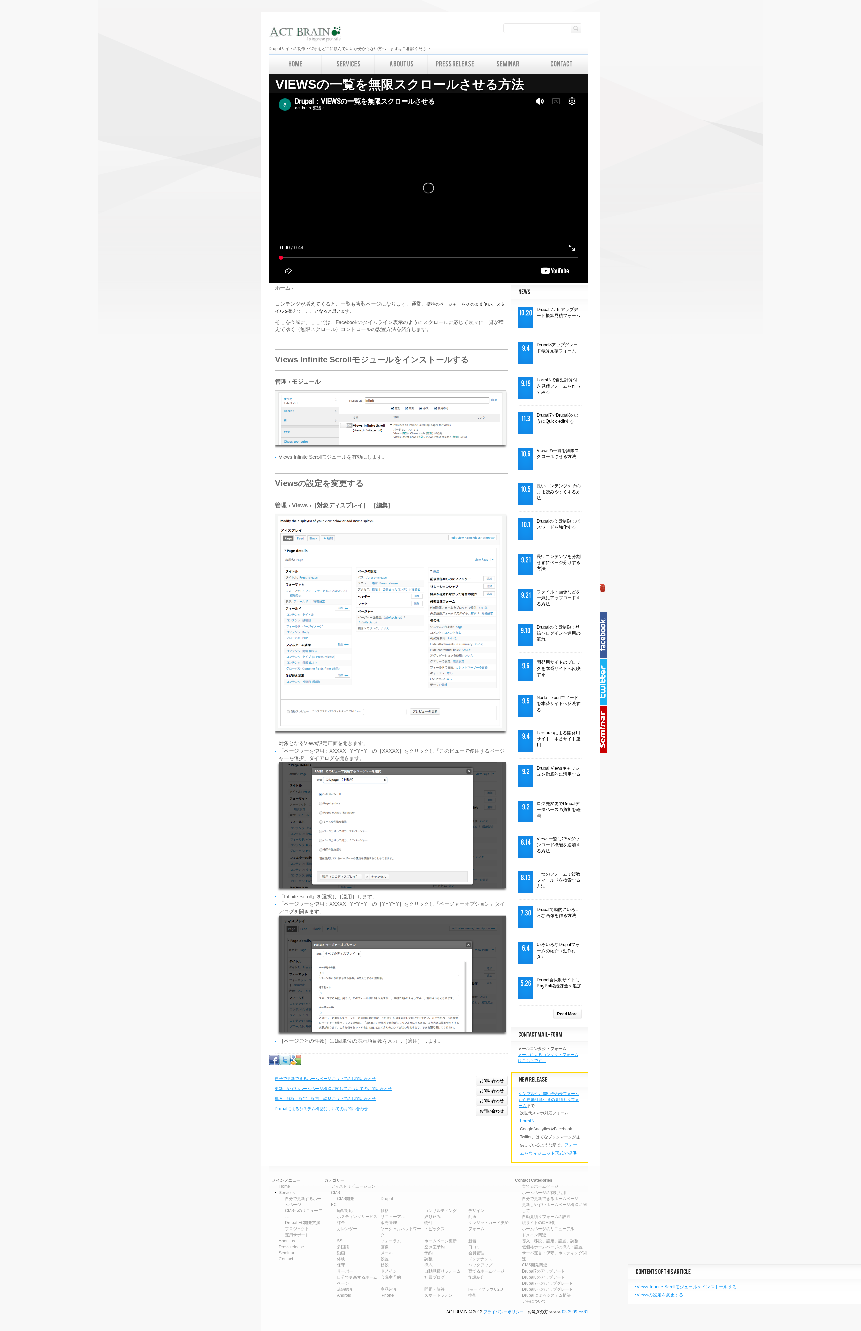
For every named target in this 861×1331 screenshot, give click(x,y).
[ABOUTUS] (401, 64)
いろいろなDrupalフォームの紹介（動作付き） (558, 950)
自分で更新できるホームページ (550, 1198)
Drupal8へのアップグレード (547, 1289)
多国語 (343, 1247)
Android (344, 1295)
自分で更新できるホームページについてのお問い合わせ (325, 1078)
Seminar (605, 729)
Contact (286, 1259)
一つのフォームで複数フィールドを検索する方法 (559, 880)
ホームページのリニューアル (548, 1228)
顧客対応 (345, 1210)
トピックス (434, 1228)
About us (287, 1241)
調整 (428, 1259)
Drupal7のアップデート (543, 1271)
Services (287, 1192)
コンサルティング (440, 1210)
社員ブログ (434, 1277)
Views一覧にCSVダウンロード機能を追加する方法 (559, 844)
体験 (341, 1259)
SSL (341, 1241)
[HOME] (295, 64)
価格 (385, 1210)
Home (284, 1186)
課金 (341, 1222)
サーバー (345, 1271)
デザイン (476, 1210)
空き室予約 (434, 1247)
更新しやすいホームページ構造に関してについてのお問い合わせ (333, 1088)
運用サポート (297, 1235)
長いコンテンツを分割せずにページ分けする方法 (559, 562)
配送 (472, 1216)
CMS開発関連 (534, 1265)
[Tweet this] (284, 1064)
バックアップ (480, 1265)
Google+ (605, 588)
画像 (385, 1247)
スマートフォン (438, 1295)
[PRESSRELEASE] (454, 64)
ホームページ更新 (440, 1241)
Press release (291, 1247)
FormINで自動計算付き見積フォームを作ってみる (559, 386)
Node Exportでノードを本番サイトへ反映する (559, 703)
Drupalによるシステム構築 (546, 1295)
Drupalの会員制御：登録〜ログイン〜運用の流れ (559, 633)
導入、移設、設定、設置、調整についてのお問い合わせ (325, 1098)
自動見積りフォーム (442, 1271)
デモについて (534, 1301)
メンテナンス (480, 1259)
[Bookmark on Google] (295, 1064)
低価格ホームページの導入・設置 (552, 1247)
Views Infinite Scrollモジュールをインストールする (687, 1286)
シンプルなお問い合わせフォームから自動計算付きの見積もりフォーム (549, 1099)
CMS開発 (345, 1198)
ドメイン (389, 1271)
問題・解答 (434, 1289)
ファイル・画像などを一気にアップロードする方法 (559, 597)
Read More (567, 1014)
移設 (385, 1265)
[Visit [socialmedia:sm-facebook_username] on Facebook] (274, 1064)
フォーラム (391, 1241)
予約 (428, 1253)
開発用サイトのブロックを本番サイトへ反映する (559, 668)
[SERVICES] (348, 64)
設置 (385, 1259)
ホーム (282, 288)
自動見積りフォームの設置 (546, 1216)
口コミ (474, 1247)
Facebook (605, 635)
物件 (428, 1222)
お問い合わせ (492, 1080)
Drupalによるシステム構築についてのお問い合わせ (321, 1108)
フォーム (476, 1228)
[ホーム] (305, 35)
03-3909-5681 (575, 1311)
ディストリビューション (353, 1186)
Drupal (387, 1198)
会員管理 (476, 1253)
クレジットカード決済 (488, 1222)
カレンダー (347, 1228)
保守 (341, 1265)
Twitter (605, 682)
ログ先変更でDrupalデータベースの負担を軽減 (559, 809)
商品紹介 (389, 1289)
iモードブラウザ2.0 (485, 1289)
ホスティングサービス (357, 1216)
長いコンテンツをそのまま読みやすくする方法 (559, 491)
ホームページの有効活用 (544, 1192)
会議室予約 (391, 1277)
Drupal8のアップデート (543, 1277)
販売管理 (389, 1222)
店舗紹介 (345, 1289)
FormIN (527, 1120)
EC (334, 1204)
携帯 (472, 1295)
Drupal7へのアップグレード (547, 1283)
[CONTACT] (561, 64)
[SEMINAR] (507, 64)
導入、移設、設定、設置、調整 (550, 1241)
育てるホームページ (486, 1271)
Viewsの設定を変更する (660, 1294)
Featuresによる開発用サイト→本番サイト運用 (559, 739)
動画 (341, 1253)
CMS (335, 1192)
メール (387, 1253)
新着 (472, 1241)
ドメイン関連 (534, 1235)
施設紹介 (476, 1277)
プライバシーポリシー (503, 1311)
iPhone (387, 1295)
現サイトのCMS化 (538, 1222)
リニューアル (393, 1216)
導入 (428, 1265)
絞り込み (432, 1216)
